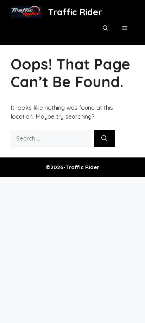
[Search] (104, 138)
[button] (105, 28)
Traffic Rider (75, 11)
